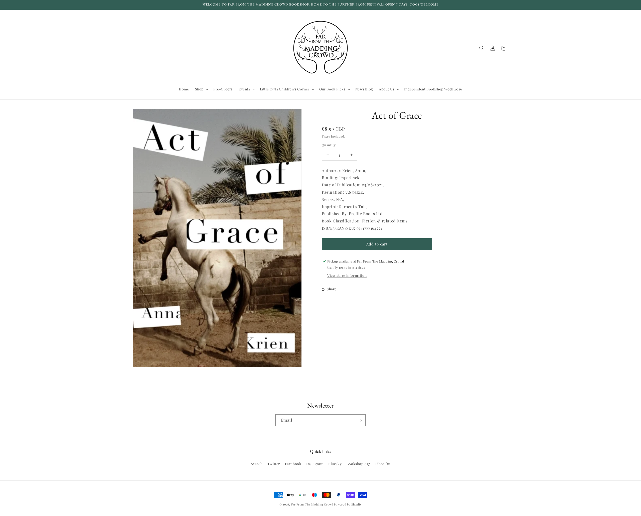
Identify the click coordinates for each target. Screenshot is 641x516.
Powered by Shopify (348, 504)
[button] (201, 89)
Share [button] (332, 289)
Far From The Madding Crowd (312, 504)
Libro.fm (382, 463)
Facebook (293, 463)
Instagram (314, 463)
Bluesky (335, 463)
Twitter (273, 463)
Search (257, 463)
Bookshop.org (358, 463)
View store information (347, 275)
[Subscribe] (359, 420)
